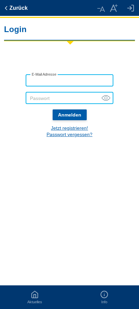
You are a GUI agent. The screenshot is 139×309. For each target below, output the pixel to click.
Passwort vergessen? (69, 134)
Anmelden (69, 115)
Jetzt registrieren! (69, 128)
